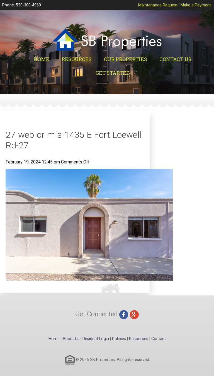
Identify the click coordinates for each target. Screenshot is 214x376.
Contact (158, 338)
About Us (71, 338)
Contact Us (175, 59)
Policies (119, 338)
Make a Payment (196, 5)
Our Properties (125, 59)
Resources (77, 59)
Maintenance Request (157, 5)
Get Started (113, 72)
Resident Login (95, 338)
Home (41, 59)
